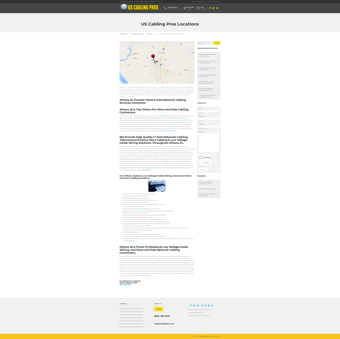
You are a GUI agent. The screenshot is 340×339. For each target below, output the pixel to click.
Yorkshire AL (123, 96)
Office (152, 93)
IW (173, 91)
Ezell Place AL (182, 89)
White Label (182, 95)
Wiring (188, 95)
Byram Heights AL (130, 89)
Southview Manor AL (136, 95)
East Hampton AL (173, 89)
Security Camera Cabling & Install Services (207, 75)
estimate (164, 131)
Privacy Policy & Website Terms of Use (207, 194)
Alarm (168, 87)
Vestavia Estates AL (157, 95)
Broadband (143, 209)
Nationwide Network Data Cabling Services (207, 55)
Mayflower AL (141, 93)
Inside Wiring (168, 91)
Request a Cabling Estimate (199, 1)
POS (179, 93)
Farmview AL (190, 89)
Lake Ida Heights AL (180, 91)
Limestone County (124, 93)
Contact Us (203, 169)
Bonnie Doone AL (181, 87)
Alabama (154, 87)
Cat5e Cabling (139, 89)
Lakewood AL (190, 91)
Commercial (158, 89)
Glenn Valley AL (123, 91)
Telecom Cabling (146, 95)
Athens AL (173, 87)
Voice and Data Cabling (169, 95)
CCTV (152, 89)
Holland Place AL (139, 91)
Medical (148, 93)
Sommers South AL (125, 95)
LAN (165, 161)
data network (166, 116)
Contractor (165, 89)
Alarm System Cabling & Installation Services (207, 82)
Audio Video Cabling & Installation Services (206, 89)
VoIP (177, 95)
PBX (169, 93)
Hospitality (147, 91)
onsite (142, 118)
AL (159, 87)
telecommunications (178, 122)
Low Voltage (133, 93)
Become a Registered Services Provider (206, 183)
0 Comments (131, 96)
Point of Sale (174, 93)
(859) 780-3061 (172, 131)
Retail (183, 93)
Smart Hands (189, 93)
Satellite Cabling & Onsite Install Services (207, 68)
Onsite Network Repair (161, 93)
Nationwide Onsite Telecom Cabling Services (208, 62)
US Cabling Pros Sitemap (207, 189)
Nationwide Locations (213, 1)
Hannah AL (131, 91)
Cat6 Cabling (147, 89)
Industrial (162, 91)
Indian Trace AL (155, 91)
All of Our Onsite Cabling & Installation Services (207, 96)
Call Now (159, 309)
